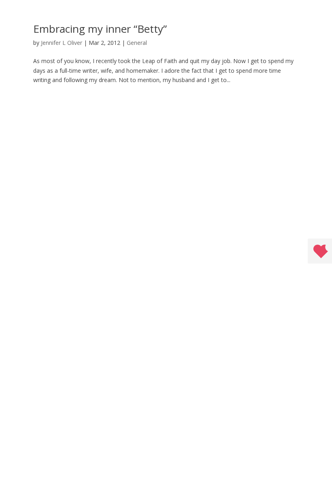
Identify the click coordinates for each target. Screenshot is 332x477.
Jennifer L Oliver (61, 42)
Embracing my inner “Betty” (100, 28)
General (137, 42)
